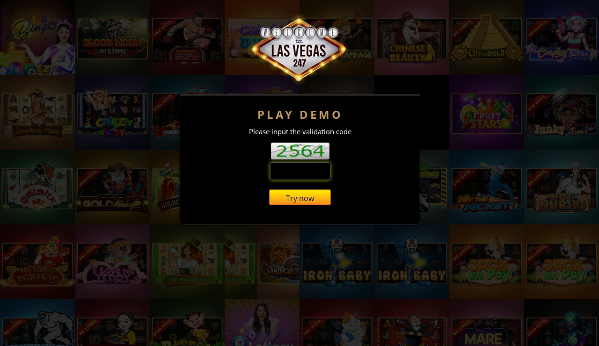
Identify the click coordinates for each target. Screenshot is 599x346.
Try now (300, 198)
